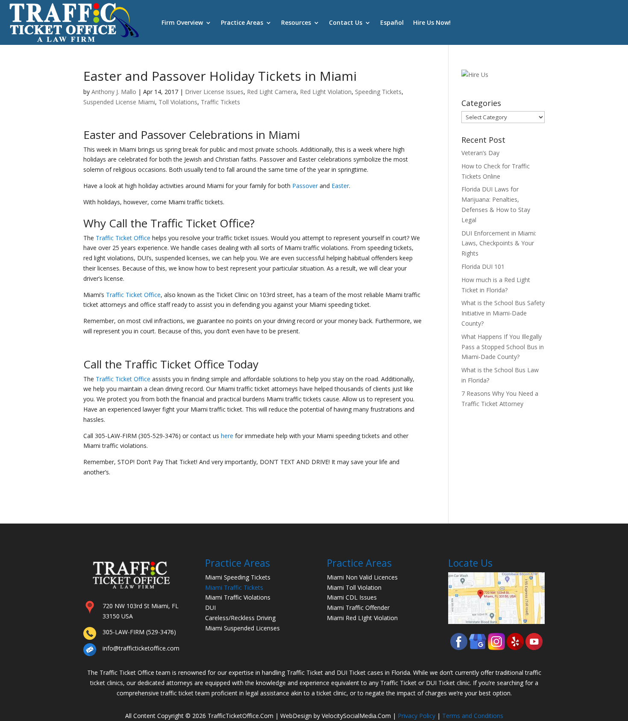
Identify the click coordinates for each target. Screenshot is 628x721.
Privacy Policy (416, 716)
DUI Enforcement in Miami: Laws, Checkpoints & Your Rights (498, 243)
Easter (340, 186)
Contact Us (345, 22)
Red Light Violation (326, 92)
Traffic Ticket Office (123, 238)
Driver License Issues (214, 92)
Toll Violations (177, 102)
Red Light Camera (271, 92)
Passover (305, 186)
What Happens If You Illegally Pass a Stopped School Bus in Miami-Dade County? (502, 347)
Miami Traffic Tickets (234, 587)
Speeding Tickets (378, 92)
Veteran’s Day (480, 153)
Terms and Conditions (472, 716)
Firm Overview (182, 22)
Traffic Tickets (220, 102)
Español (392, 22)
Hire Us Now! (432, 22)
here (227, 436)
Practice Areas (242, 22)
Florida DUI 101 (483, 266)
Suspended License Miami (119, 102)
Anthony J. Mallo (113, 92)
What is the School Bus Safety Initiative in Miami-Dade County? (503, 313)
